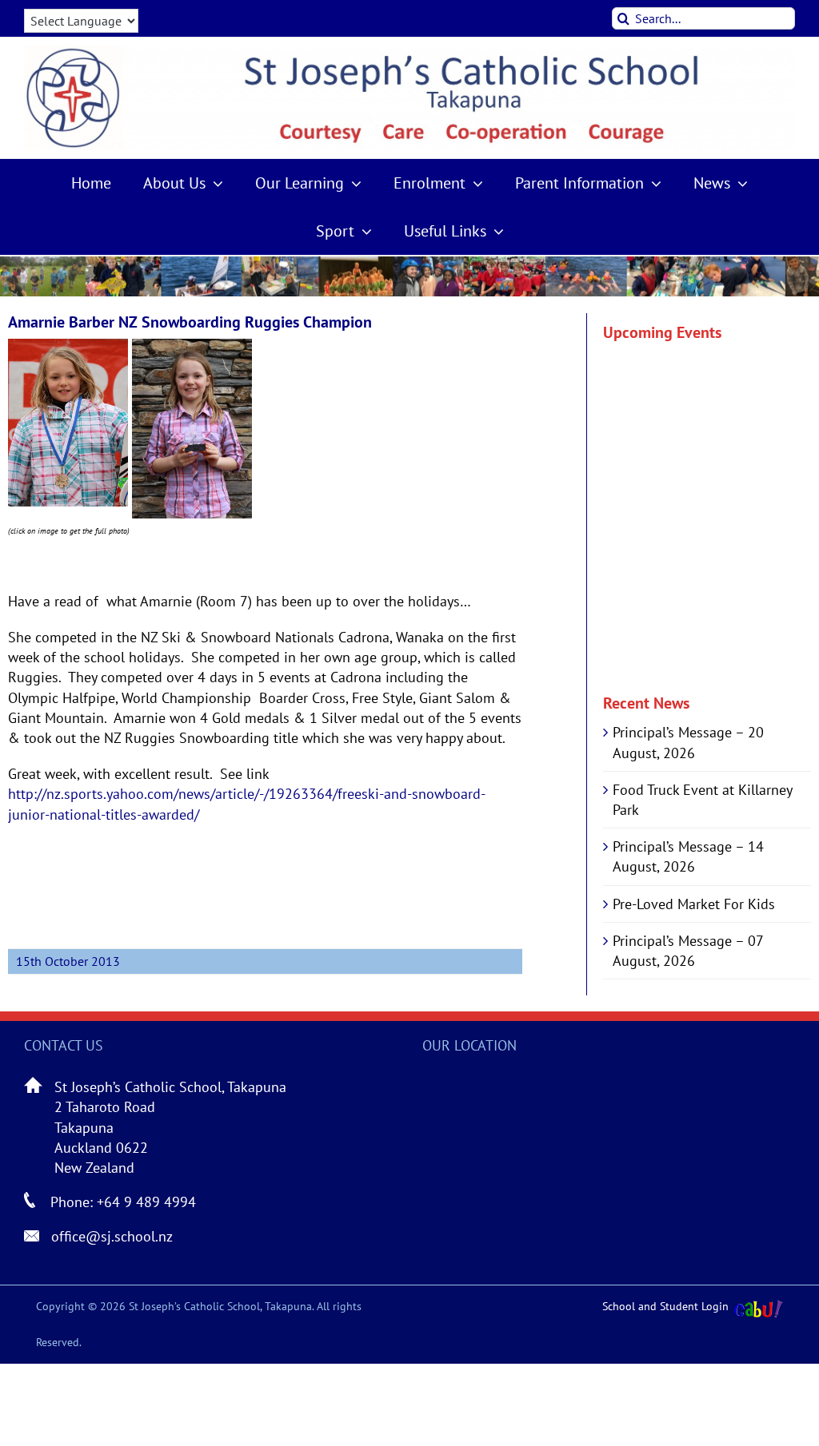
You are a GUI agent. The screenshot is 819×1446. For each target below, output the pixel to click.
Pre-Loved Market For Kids (694, 904)
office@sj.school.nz (112, 1236)
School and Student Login (665, 1306)
